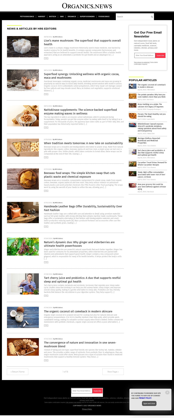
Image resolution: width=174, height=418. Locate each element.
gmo (62, 16)
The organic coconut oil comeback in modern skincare (78, 311)
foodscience (103, 16)
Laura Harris (151, 119)
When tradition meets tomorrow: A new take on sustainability (83, 143)
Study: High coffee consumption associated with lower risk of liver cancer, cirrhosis (151, 174)
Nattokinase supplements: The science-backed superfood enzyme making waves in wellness (80, 111)
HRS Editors (151, 90)
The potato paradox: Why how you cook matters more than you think (151, 96)
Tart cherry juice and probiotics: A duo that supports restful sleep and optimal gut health (151, 152)
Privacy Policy (87, 409)
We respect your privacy (74, 402)
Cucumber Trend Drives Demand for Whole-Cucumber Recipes (152, 163)
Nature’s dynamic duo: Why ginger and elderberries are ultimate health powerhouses (79, 244)
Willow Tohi (151, 133)
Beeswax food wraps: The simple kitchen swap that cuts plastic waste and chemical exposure (79, 174)
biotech (52, 16)
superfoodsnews (87, 16)
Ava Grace (150, 99)
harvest (41, 16)
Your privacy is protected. (142, 62)
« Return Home (18, 372)
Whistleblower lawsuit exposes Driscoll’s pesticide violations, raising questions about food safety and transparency (152, 127)
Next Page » (113, 372)
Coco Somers (151, 146)
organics (72, 16)
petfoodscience (27, 16)
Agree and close (149, 403)
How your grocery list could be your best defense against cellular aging (152, 186)
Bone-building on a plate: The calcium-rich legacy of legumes (150, 105)
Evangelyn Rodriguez (154, 109)
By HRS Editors (57, 37)
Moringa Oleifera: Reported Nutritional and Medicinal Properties (149, 140)
